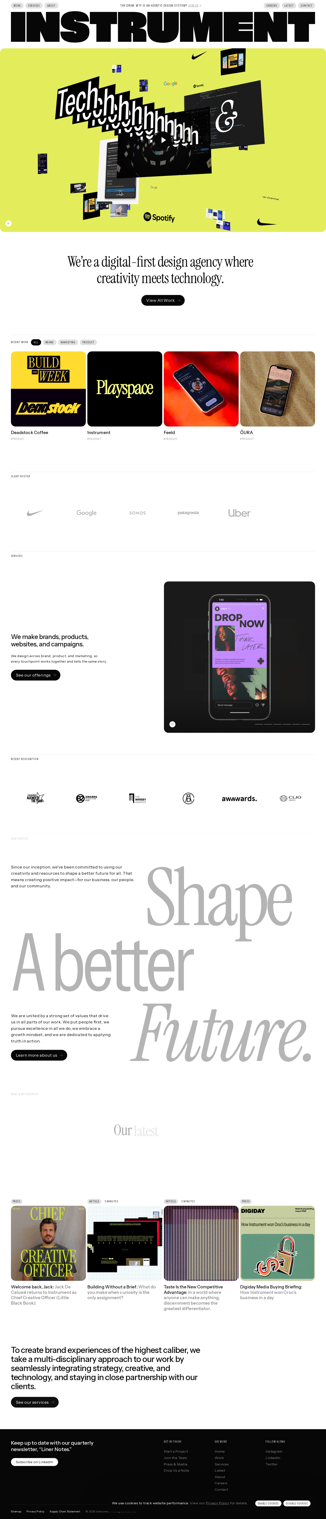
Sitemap (16, 1511)
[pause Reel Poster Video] (8, 223)
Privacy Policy (217, 1503)
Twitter (272, 1464)
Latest (220, 1470)
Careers (221, 1483)
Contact (221, 1489)
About (220, 1477)
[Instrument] (163, 27)
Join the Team (175, 1458)
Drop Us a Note (176, 1470)
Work (219, 1458)
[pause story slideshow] (172, 724)
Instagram (274, 1451)
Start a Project (176, 1451)
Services (222, 1464)
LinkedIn (273, 1458)
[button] (163, 140)
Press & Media (175, 1464)
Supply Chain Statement (65, 1511)
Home (220, 1451)
